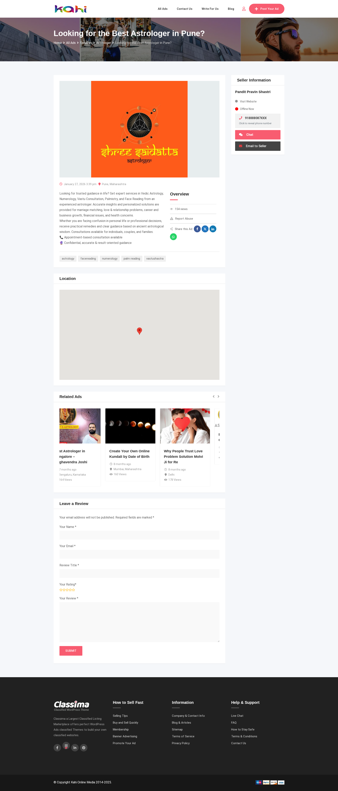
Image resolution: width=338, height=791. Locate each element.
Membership (121, 729)
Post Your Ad (269, 9)
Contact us (184, 9)
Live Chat (237, 716)
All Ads (162, 9)
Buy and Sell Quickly (125, 722)
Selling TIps (120, 716)
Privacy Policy (181, 743)
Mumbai (128, 469)
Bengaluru (74, 474)
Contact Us (238, 743)
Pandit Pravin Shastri (253, 92)
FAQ (233, 722)
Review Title (69, 565)
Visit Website (248, 101)
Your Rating (67, 584)
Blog (231, 9)
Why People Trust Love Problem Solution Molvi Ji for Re (192, 456)
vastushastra (155, 258)
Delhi (180, 474)
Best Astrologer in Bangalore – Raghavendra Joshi (80, 456)
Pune (105, 184)
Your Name (67, 527)
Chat (249, 135)
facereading (88, 258)
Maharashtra (118, 184)
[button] (139, 331)
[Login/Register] (244, 9)
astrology (68, 258)
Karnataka (88, 474)
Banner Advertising (125, 736)
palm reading (132, 258)
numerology (109, 258)
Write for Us (210, 9)
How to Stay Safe (242, 729)
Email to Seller (255, 146)
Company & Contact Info (188, 716)
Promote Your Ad (124, 743)
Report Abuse (184, 218)
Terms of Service (183, 736)
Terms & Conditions (244, 736)
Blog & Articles (181, 722)
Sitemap (177, 729)
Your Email (67, 546)
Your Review (68, 598)
